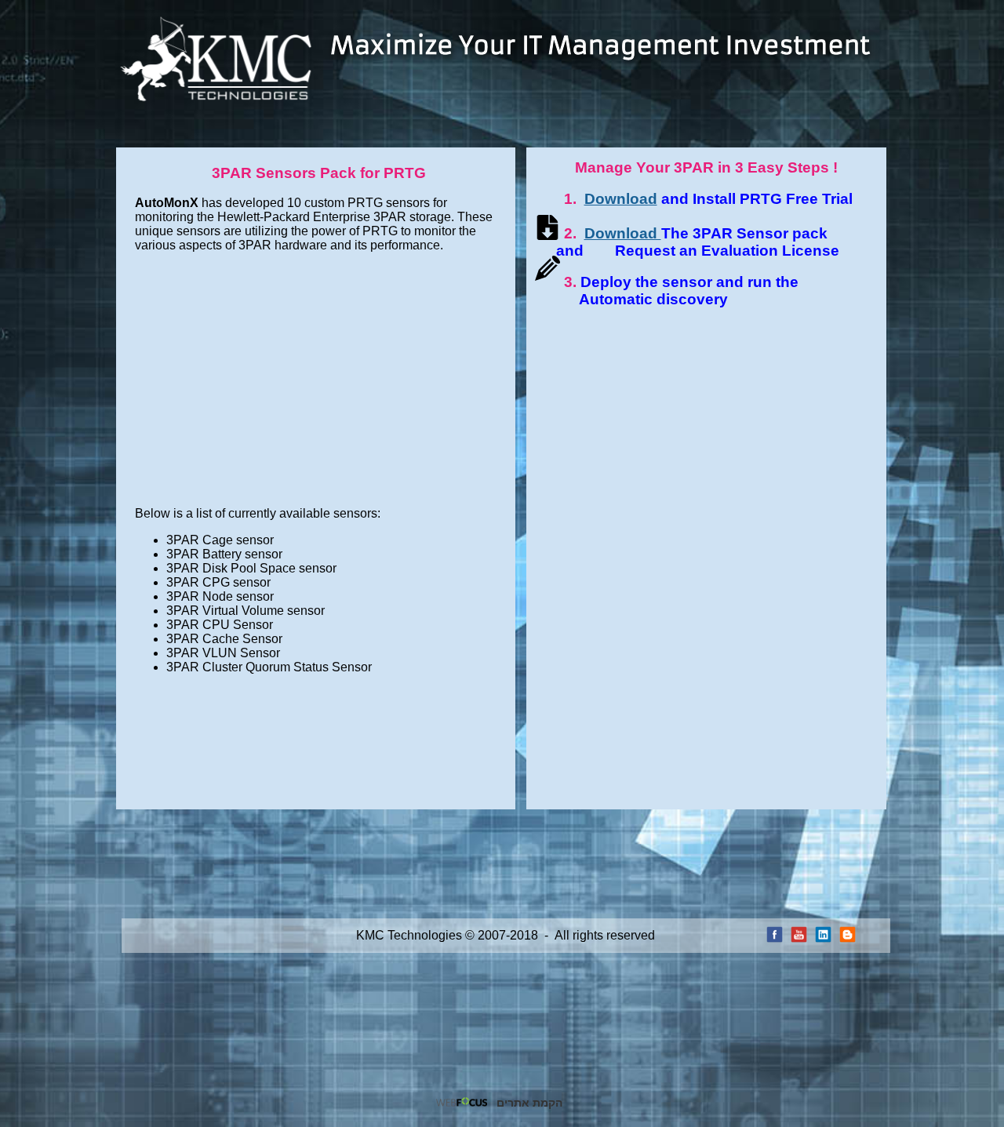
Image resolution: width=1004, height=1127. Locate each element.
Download (620, 199)
